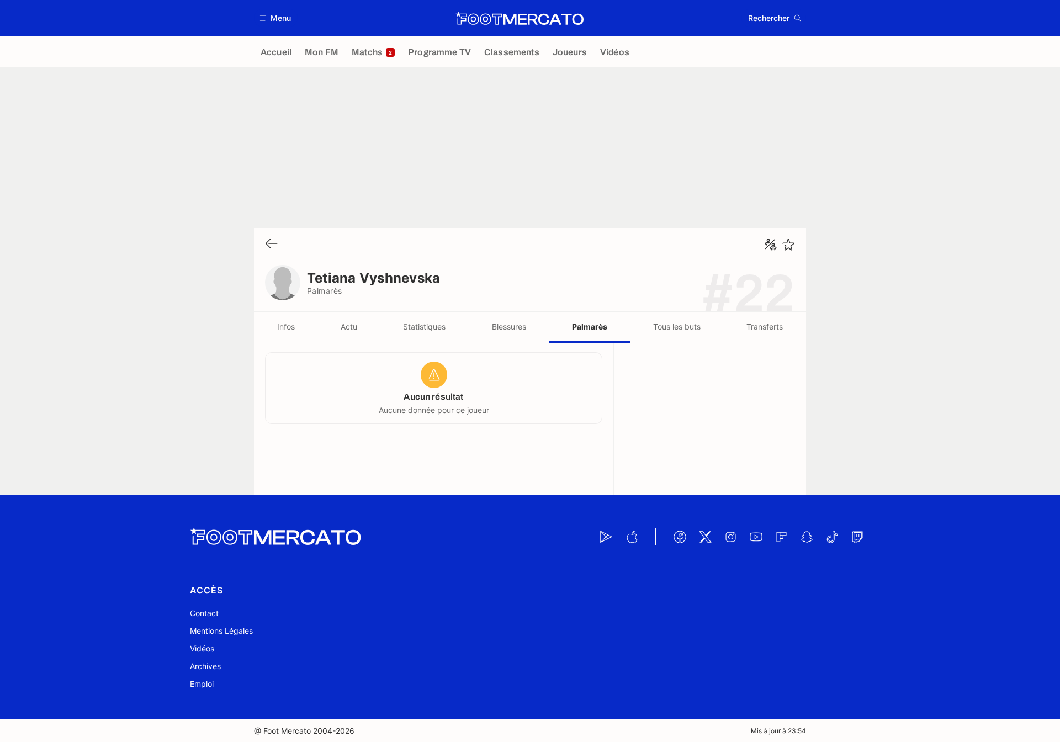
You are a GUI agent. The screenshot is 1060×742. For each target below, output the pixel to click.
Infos (286, 326)
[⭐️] (788, 244)
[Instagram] (730, 536)
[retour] (271, 244)
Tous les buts (677, 326)
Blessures (509, 326)
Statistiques (424, 326)
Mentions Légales (221, 630)
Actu (349, 326)
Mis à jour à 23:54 (778, 731)
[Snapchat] (806, 536)
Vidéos (202, 648)
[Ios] (631, 536)
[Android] (606, 536)
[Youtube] (756, 536)
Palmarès (589, 326)
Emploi (202, 683)
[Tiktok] (832, 536)
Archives (205, 666)
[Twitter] (705, 536)
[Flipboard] (781, 536)
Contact (204, 613)
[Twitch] (857, 536)
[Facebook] (679, 536)
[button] (276, 18)
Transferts (764, 326)
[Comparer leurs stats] (770, 244)
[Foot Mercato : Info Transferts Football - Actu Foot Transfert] (519, 18)
